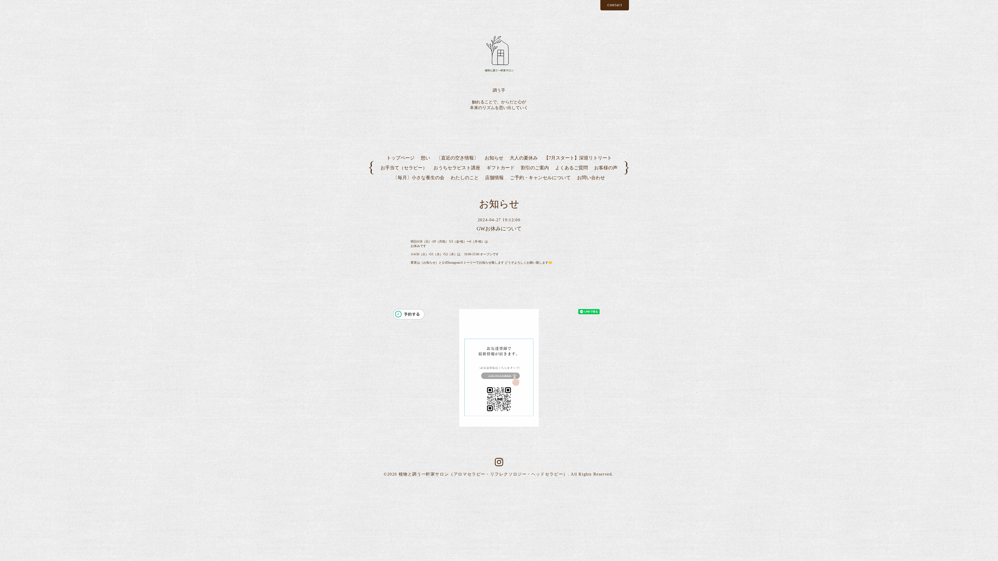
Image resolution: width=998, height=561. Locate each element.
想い (425, 158)
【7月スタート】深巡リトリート (578, 158)
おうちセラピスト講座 (457, 167)
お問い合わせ (591, 177)
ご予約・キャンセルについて (540, 177)
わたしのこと (465, 177)
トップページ (400, 158)
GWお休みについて (499, 228)
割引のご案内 (535, 167)
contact (614, 5)
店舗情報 (494, 177)
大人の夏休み (524, 158)
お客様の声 (606, 167)
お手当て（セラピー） (403, 167)
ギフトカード (501, 167)
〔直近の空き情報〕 (457, 158)
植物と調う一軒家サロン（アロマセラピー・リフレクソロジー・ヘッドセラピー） (483, 474)
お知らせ (494, 158)
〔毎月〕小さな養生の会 (418, 177)
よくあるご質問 (571, 167)
